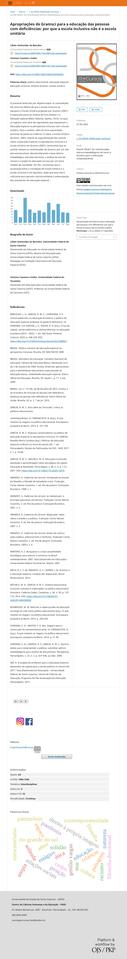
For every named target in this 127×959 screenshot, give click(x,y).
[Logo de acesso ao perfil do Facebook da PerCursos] (29, 724)
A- (26, 701)
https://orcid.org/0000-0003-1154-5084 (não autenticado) (41, 53)
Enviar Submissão (57, 756)
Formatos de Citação (88, 237)
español (22, 747)
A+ (16, 701)
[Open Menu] (10, 3)
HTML (97, 109)
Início (12, 11)
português (37, 750)
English (14, 747)
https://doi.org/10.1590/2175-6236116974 (43, 470)
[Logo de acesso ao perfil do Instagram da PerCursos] (19, 724)
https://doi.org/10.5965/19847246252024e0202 (39, 74)
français (30, 747)
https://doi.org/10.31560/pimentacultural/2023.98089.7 (38, 341)
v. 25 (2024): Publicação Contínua (44, 11)
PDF (83, 109)
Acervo (22, 11)
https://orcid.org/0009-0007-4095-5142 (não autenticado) (41, 65)
